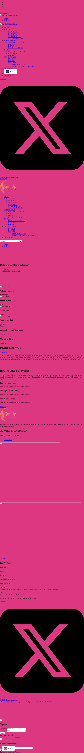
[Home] (8, 193)
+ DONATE (4, 13)
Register (6, 20)
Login (6, 19)
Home (6, 269)
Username (3, 729)
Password (3, 731)
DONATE (3, 179)
